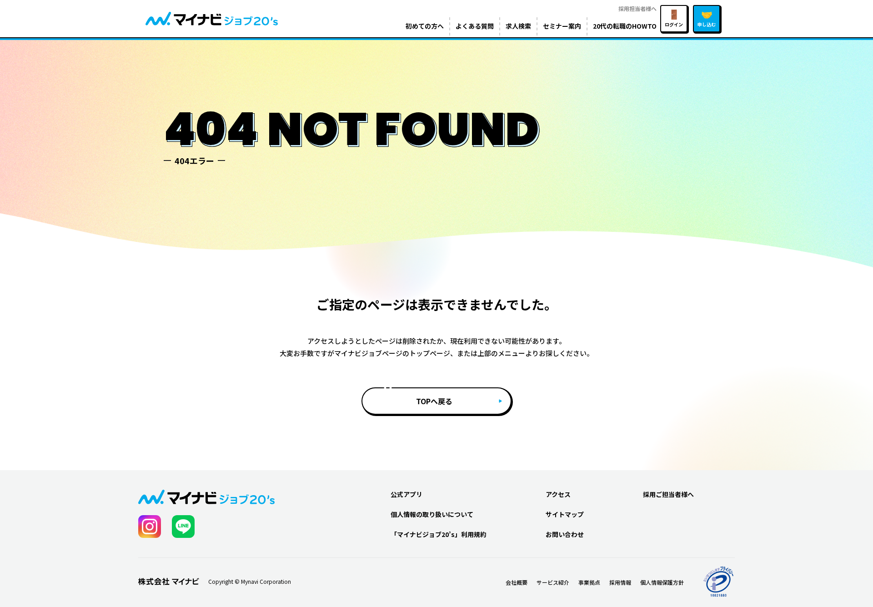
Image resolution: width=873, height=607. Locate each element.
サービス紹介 (553, 582)
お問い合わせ (565, 534)
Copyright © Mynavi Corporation (249, 581)
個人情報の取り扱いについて (432, 514)
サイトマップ (565, 514)
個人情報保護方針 (662, 582)
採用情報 (620, 582)
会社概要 (516, 582)
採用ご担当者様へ (668, 494)
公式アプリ (406, 494)
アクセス (558, 494)
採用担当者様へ (637, 8)
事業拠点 (589, 582)
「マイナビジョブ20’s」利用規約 (439, 534)
